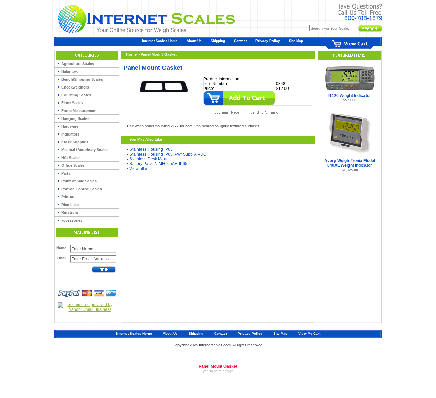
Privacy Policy (267, 41)
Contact (240, 41)
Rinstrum (69, 212)
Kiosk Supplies (74, 142)
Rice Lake (70, 205)
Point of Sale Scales (79, 181)
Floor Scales (72, 103)
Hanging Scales (75, 118)
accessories (71, 220)
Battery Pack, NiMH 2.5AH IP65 (158, 163)
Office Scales (73, 165)
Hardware (69, 126)
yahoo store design (218, 371)
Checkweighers (75, 87)
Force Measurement (79, 111)
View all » (138, 168)
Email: (62, 258)
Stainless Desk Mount (149, 159)
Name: (62, 248)
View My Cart (309, 333)
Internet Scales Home (160, 41)
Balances (69, 71)
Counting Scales (76, 95)
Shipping (218, 41)
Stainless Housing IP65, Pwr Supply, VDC (167, 154)
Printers (68, 197)
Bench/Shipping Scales (82, 79)
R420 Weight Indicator (349, 95)
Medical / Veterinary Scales (84, 150)
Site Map (296, 41)
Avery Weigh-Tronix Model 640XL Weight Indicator (349, 163)
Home (131, 54)
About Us (194, 41)
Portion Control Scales (81, 189)
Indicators (70, 134)
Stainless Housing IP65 (151, 149)
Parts (66, 173)
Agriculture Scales (77, 64)
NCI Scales (70, 158)
